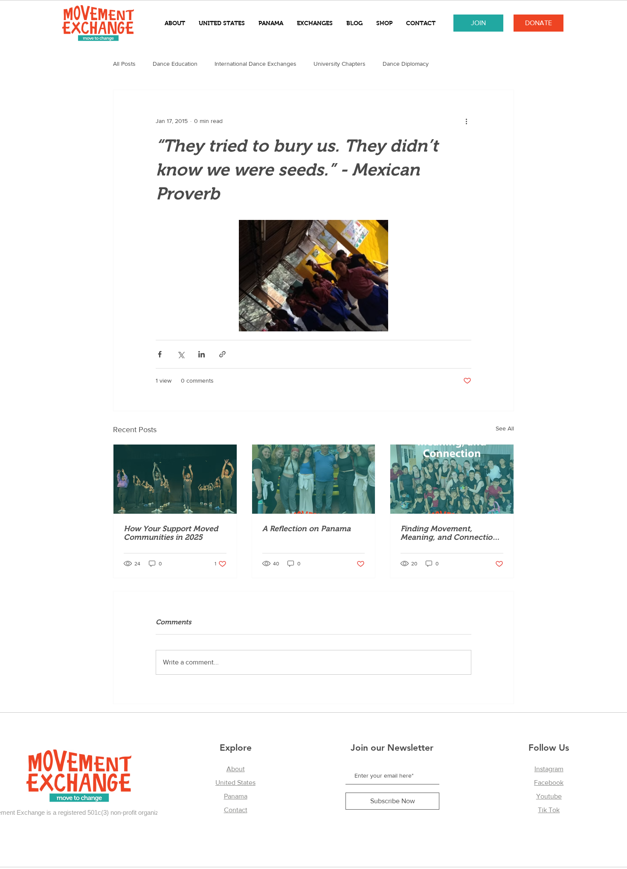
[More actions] (466, 121)
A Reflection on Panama (306, 528)
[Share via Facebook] (160, 354)
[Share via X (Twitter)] (181, 354)
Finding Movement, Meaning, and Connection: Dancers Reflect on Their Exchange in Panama (450, 532)
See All (505, 428)
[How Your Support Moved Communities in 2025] (175, 479)
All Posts (124, 63)
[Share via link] (222, 354)
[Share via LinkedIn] (201, 354)
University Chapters (340, 63)
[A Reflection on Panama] (313, 479)
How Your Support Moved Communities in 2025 (171, 532)
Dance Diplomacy (406, 63)
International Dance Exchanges (255, 63)
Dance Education (175, 63)
